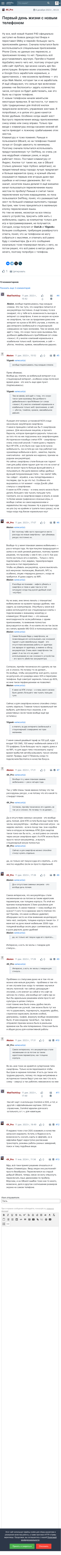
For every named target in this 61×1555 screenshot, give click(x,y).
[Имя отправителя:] (30, 1201)
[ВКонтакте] (8, 263)
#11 (57, 1092)
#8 (58, 875)
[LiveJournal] (20, 263)
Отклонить (43, 1546)
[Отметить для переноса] (51, 299)
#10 (57, 1040)
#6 (58, 522)
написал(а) (19, 360)
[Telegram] (12, 263)
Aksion (10, 355)
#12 (57, 1124)
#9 (58, 959)
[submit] (48, 3)
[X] (16, 263)
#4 (58, 295)
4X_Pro (9, 9)
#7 (58, 770)
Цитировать (18, 271)
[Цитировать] (51, 296)
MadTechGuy (13, 295)
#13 (57, 1159)
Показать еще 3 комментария (15, 288)
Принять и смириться (22, 1546)
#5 (58, 355)
